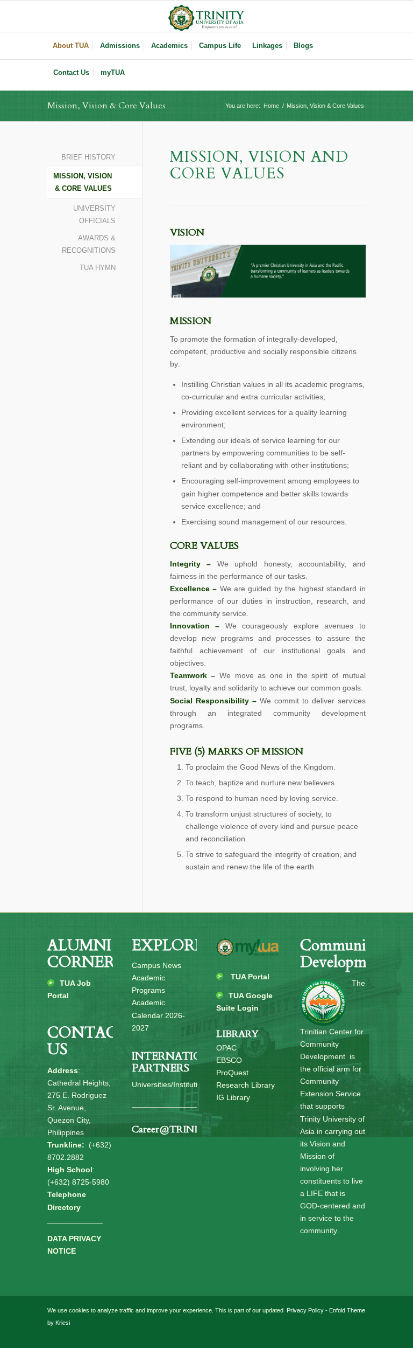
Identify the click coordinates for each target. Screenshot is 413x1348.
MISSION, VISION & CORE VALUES (82, 182)
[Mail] (358, 16)
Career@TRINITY (171, 1129)
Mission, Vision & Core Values (106, 106)
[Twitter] (341, 16)
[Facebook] (325, 16)
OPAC (226, 1047)
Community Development (343, 953)
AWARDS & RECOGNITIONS (88, 244)
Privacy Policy (304, 1310)
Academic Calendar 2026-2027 (158, 1015)
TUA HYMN (97, 268)
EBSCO (229, 1060)
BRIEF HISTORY (88, 157)
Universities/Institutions (171, 1084)
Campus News (156, 965)
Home (271, 105)
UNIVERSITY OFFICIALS (94, 214)
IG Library (233, 1097)
